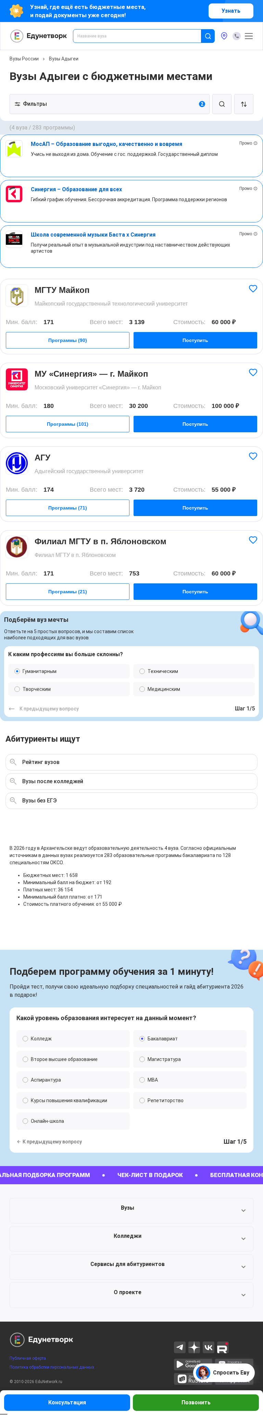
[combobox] (141, 36)
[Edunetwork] (38, 36)
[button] (131, 1210)
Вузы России (24, 58)
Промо (245, 143)
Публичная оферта (28, 1358)
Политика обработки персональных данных (52, 1367)
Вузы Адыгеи (63, 58)
